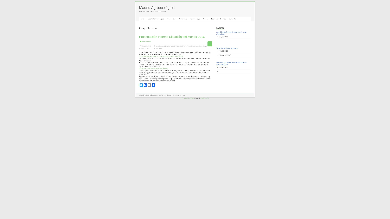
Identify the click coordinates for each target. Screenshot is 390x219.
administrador (146, 41)
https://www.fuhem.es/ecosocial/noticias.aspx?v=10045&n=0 (161, 56)
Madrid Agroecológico (156, 8)
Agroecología (195, 19)
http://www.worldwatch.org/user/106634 (153, 69)
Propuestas (171, 19)
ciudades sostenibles (161, 46)
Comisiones (183, 19)
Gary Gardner (191, 46)
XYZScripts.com (205, 98)
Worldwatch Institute (144, 48)
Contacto (232, 19)
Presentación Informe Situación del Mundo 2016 (172, 36)
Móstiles (205, 46)
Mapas (205, 19)
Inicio (143, 19)
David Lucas (170, 46)
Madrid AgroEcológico (156, 19)
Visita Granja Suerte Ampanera (227, 48)
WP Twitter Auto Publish (187, 98)
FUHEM (186, 46)
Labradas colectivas (218, 19)
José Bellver (199, 46)
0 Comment (158, 48)
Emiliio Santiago (178, 46)
